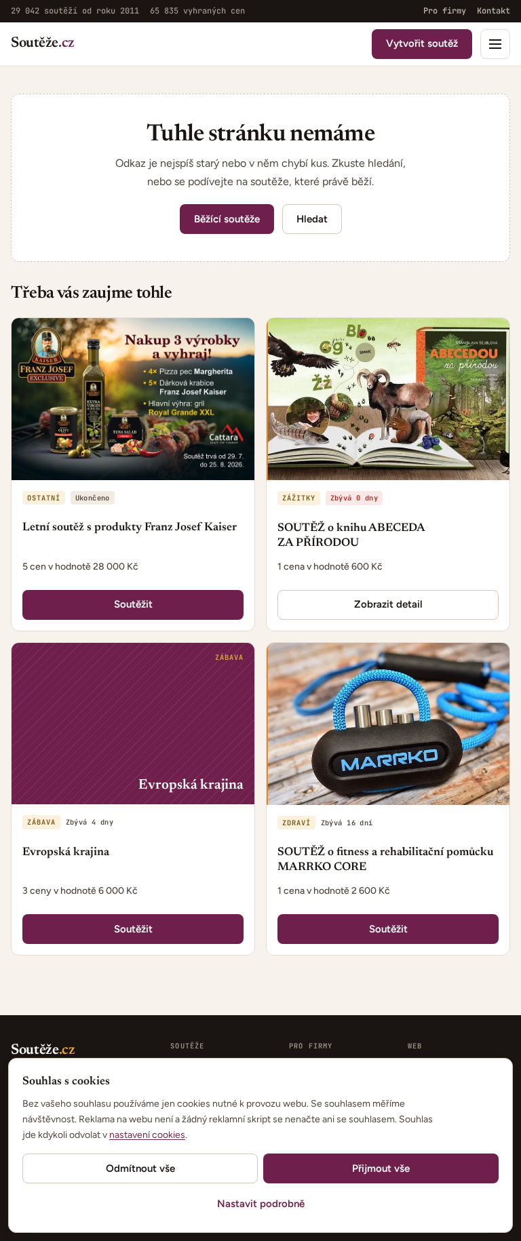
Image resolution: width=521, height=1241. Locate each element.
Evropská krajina (65, 853)
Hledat (312, 219)
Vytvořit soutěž (422, 43)
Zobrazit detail (388, 604)
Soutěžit (133, 604)
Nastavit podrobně (261, 1204)
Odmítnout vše (140, 1168)
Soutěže (43, 44)
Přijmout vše (381, 1168)
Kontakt (493, 10)
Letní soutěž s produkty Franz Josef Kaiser (129, 528)
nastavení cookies (147, 1135)
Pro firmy (444, 10)
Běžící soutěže (227, 219)
